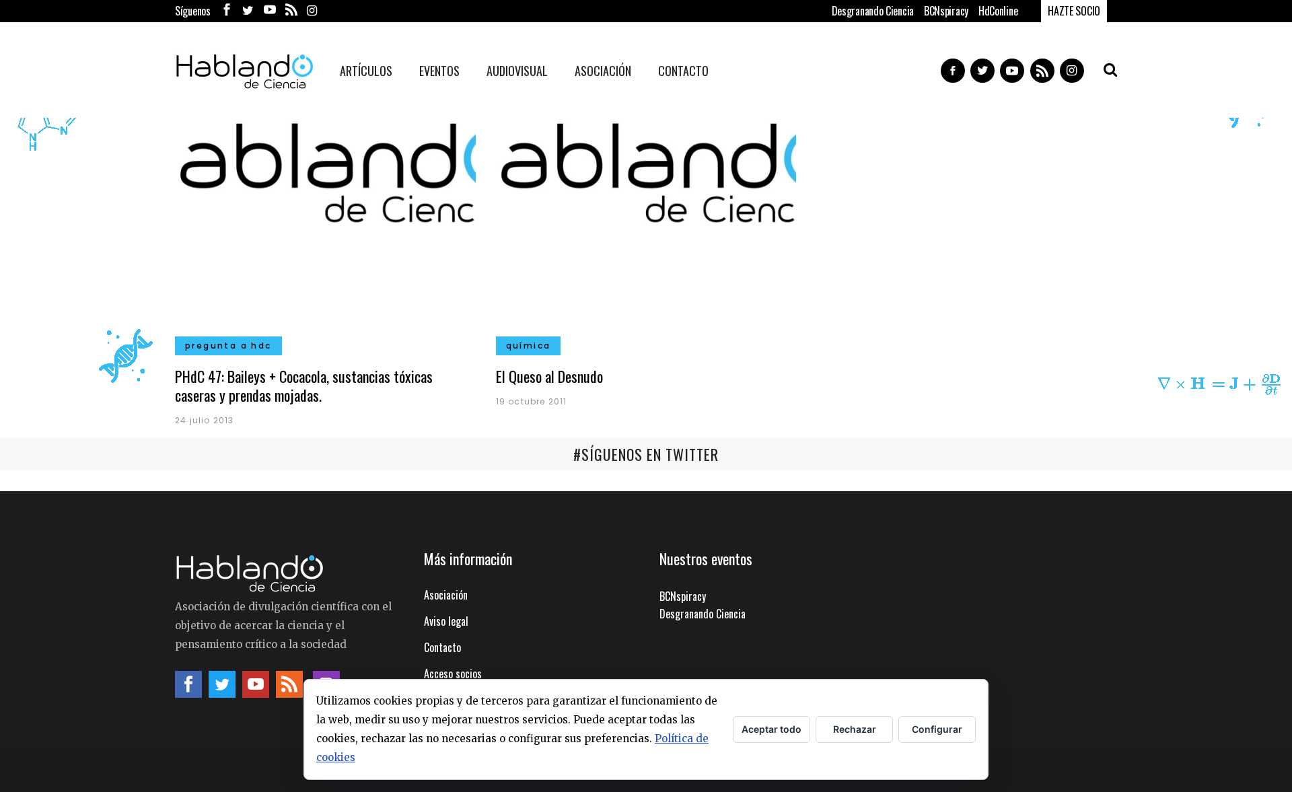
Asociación (446, 594)
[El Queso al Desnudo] (646, 230)
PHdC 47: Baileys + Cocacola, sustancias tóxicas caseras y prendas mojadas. (304, 385)
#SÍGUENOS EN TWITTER (646, 454)
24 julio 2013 (204, 420)
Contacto (442, 647)
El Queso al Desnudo (549, 376)
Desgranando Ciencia (873, 11)
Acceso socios (453, 673)
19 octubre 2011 (531, 401)
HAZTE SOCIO (1074, 11)
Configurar (937, 729)
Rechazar (854, 729)
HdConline (997, 11)
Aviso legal (446, 621)
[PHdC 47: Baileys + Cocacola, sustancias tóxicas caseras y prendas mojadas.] (325, 230)
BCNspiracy (946, 11)
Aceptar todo (771, 729)
